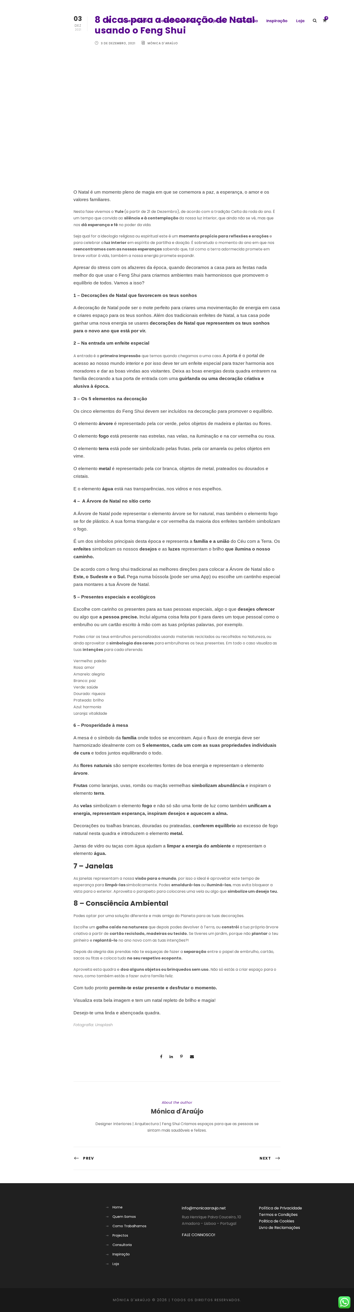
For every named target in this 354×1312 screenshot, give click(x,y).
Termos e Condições (278, 1214)
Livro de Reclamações (279, 1227)
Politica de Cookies (276, 1221)
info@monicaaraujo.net (204, 1208)
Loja (300, 21)
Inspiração (277, 21)
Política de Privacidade (280, 1208)
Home (117, 1207)
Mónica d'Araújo (177, 1111)
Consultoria (246, 21)
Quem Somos (136, 21)
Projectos (216, 21)
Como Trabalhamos (178, 21)
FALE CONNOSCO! (198, 1235)
